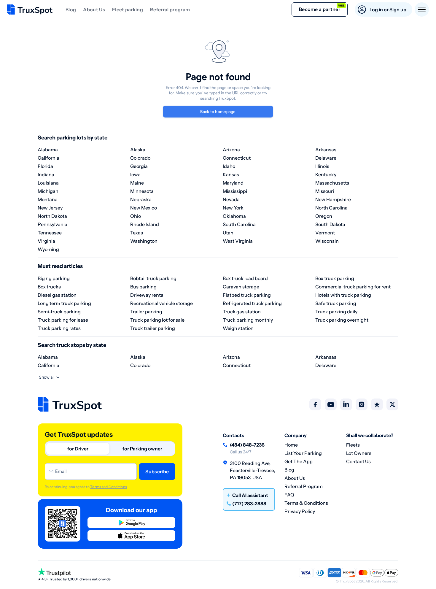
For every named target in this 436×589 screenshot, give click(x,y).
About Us (94, 9)
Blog (71, 9)
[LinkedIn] (346, 404)
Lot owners (358, 453)
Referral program (170, 9)
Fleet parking (127, 9)
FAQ (289, 495)
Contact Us (358, 461)
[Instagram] (361, 404)
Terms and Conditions (108, 487)
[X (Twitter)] (392, 404)
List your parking (303, 453)
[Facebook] (315, 404)
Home (291, 445)
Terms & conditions (306, 503)
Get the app (298, 461)
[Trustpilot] (377, 404)
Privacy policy (299, 511)
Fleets (353, 445)
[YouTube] (331, 404)
